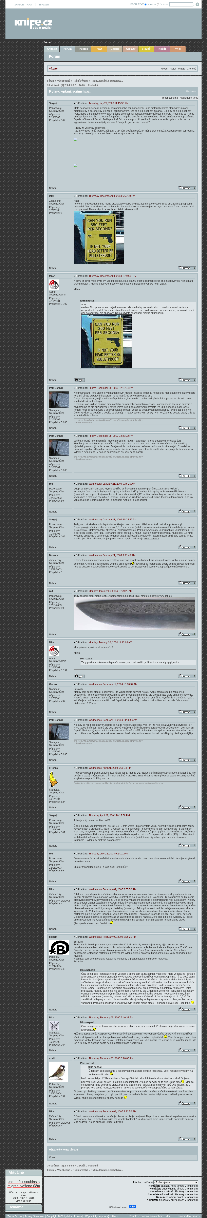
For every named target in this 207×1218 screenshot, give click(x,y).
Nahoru (53, 188)
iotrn (51, 196)
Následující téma (189, 97)
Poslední (93, 85)
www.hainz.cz (151, 538)
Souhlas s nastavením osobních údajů (150, 1216)
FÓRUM (152, 4)
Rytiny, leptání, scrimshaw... (107, 80)
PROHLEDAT (137, 4)
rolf (51, 483)
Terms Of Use (14, 1216)
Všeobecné (63, 80)
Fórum (47, 42)
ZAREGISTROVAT (24, 4)
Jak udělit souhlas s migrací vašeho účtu (23, 1184)
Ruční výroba (80, 80)
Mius (52, 889)
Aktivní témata (177, 68)
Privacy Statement (34, 1216)
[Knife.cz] (34, 28)
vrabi (52, 1058)
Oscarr (53, 684)
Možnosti (191, 91)
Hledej (164, 68)
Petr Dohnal (56, 388)
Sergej (53, 103)
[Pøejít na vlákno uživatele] (79, 380)
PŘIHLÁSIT (43, 4)
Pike (51, 1017)
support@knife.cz (108, 1216)
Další (82, 85)
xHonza (53, 768)
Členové (191, 68)
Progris (196, 1216)
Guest (52, 1157)
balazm (53, 936)
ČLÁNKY (164, 4)
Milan (52, 276)
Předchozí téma (169, 97)
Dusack (53, 555)
